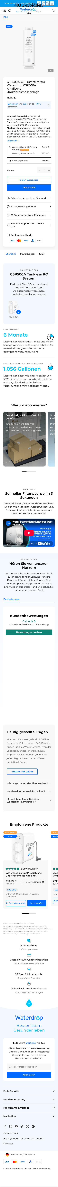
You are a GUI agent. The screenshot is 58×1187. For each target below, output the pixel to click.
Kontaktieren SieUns (22, 771)
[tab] (29, 471)
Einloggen (13, 104)
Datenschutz (10, 1133)
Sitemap (8, 1143)
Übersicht (12, 140)
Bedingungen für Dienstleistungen (23, 1138)
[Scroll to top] (29, 1003)
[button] (29, 198)
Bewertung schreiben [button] (29, 632)
